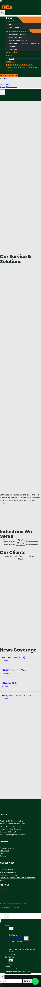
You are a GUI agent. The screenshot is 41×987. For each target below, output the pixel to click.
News (2, 853)
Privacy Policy (5, 907)
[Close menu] (0, 921)
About (11, 25)
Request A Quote (9, 75)
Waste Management (17, 37)
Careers (3, 856)
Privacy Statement (7, 848)
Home (7, 926)
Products (3, 880)
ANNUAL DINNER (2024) (14, 670)
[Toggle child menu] (11, 929)
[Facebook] (3, 8)
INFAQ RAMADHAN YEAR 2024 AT (19, 695)
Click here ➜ (6, 661)
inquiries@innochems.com (8, 87)
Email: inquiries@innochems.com (13, 835)
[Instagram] (7, 8)
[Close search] (2, 977)
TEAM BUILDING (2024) (13, 657)
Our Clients (4, 851)
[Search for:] (11, 981)
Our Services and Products (14, 939)
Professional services (18, 40)
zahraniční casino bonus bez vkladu (21, 69)
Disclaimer (15, 907)
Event (11, 964)
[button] (35, 981)
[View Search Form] (2, 12)
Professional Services (8, 875)
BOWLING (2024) (11, 683)
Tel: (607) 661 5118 (8, 832)
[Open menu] (2, 92)
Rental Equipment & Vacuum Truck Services (24, 44)
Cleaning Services (17, 34)
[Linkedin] (10, 8)
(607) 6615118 (4, 85)
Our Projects (9, 957)
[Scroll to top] (2, 916)
